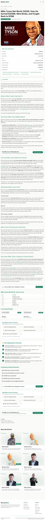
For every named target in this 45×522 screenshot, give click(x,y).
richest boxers (25, 109)
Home (2, 6)
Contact (36, 505)
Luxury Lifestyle (26, 508)
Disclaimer (37, 511)
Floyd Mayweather (12, 268)
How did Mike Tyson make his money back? (22, 378)
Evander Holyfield (4, 167)
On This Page (5, 79)
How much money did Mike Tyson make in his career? (22, 373)
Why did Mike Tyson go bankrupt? (22, 375)
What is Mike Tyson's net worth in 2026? (22, 370)
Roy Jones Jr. (30, 125)
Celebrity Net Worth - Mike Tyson (6, 420)
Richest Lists (26, 505)
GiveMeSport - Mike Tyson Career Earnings (7, 422)
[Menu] (43, 2)
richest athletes (7, 275)
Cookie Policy (37, 510)
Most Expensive (26, 507)
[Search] (40, 2)
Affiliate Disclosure (38, 513)
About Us (36, 504)
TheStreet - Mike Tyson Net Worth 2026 (7, 421)
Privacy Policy (37, 507)
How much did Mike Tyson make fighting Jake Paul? (22, 381)
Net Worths (5, 6)
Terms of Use (37, 508)
